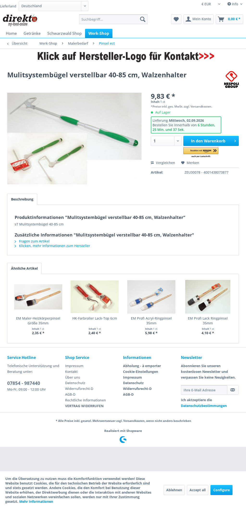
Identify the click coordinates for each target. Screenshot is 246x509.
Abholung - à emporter (142, 366)
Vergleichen (165, 162)
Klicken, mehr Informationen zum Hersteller (54, 245)
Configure (221, 490)
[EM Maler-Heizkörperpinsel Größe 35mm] (38, 297)
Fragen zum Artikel (33, 241)
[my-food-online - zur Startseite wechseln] (19, 20)
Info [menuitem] (235, 4)
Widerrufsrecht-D (79, 388)
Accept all (198, 490)
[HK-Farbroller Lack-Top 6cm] (95, 297)
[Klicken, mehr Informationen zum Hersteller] (231, 79)
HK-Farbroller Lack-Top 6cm (94, 318)
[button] (200, 152)
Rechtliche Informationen (85, 400)
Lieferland (8, 6)
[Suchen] (143, 19)
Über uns (72, 377)
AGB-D (70, 394)
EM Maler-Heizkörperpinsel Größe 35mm (38, 320)
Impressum (74, 366)
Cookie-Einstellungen (140, 371)
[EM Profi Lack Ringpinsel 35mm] (208, 297)
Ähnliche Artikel (24, 268)
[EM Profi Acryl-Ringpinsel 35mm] (151, 297)
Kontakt (71, 371)
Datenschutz (75, 383)
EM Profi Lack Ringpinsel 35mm (208, 320)
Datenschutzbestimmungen (204, 405)
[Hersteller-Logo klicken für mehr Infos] (123, 56)
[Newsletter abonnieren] (233, 390)
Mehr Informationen (36, 501)
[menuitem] (113, 19)
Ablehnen (174, 490)
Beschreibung (22, 199)
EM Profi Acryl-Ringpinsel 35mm (151, 320)
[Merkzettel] (176, 19)
